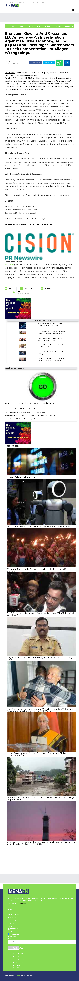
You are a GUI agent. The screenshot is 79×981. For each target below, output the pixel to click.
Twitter (18, 956)
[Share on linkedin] (67, 63)
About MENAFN (13, 926)
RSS (18, 968)
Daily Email (20, 962)
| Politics (57, 26)
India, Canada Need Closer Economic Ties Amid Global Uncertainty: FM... (36, 754)
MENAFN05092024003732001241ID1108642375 (29, 224)
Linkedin (19, 965)
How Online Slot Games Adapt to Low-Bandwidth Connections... (25, 408)
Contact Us (12, 920)
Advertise (11, 923)
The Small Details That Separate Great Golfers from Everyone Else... (25, 412)
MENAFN (10, 72)
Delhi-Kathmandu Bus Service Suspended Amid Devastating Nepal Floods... (40, 798)
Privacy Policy (13, 917)
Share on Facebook (35, 62)
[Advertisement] (40, 17)
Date (8, 62)
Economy (69, 26)
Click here (22, 904)
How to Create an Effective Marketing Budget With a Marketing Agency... (27, 419)
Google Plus (20, 959)
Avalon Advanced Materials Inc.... (24, 477)
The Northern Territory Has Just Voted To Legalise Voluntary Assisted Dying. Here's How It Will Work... (40, 710)
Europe (21, 26)
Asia (38, 26)
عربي (32, 2)
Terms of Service (13, 914)
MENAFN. (18, 975)
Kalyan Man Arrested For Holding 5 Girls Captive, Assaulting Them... (39, 658)
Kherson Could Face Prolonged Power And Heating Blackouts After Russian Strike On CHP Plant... (41, 843)
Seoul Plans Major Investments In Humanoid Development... (40, 526)
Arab (30, 26)
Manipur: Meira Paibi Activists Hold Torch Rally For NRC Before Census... (41, 570)
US (10, 26)
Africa (47, 26)
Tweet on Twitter (49, 62)
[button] (37, 2)
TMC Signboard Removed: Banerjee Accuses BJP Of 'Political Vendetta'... (40, 614)
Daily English (14, 934)
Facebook (19, 953)
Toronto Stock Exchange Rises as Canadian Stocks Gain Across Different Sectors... (30, 415)
